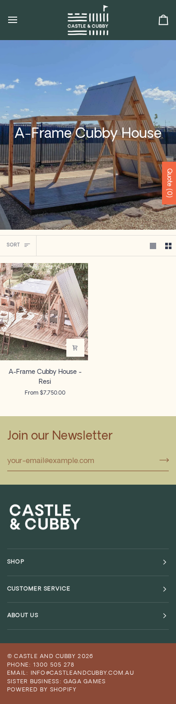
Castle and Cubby (45, 656)
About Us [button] (22, 615)
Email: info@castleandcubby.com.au (70, 673)
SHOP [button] (15, 562)
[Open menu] (20, 20)
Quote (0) (169, 183)
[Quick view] (75, 348)
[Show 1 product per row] (153, 246)
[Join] (161, 460)
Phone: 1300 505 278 (40, 665)
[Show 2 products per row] (168, 246)
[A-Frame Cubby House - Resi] (44, 311)
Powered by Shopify (42, 690)
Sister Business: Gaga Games (56, 682)
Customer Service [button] (38, 589)
